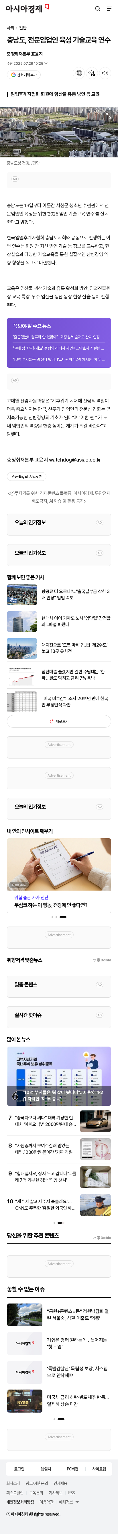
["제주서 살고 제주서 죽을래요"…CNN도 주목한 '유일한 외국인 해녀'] (95, 1215)
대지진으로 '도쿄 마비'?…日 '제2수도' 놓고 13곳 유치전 (75, 648)
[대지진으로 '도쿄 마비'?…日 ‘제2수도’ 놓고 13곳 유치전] (24, 1354)
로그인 (19, 1469)
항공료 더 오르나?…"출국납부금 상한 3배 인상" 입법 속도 (75, 595)
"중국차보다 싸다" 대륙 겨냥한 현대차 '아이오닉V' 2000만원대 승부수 (44, 1124)
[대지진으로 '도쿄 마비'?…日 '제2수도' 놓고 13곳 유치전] (22, 657)
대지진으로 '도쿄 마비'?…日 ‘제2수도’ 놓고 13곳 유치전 (78, 1343)
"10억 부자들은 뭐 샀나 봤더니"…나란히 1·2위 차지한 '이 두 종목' (59, 359)
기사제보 (55, 1492)
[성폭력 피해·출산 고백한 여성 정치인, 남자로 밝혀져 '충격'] (24, 1411)
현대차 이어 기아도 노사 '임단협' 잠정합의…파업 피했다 (76, 621)
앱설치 (46, 1469)
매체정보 (66, 1502)
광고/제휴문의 (37, 1483)
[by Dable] (102, 1237)
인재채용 (60, 1483)
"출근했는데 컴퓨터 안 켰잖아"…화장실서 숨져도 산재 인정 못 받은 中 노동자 (59, 337)
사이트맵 (99, 1469)
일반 (23, 28)
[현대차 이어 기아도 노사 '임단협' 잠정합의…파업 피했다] (22, 630)
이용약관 (46, 1502)
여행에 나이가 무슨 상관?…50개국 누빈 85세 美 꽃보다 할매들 (77, 1314)
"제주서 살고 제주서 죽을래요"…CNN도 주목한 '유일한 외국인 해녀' (43, 1208)
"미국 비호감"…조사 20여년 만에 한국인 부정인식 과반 (75, 702)
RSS (71, 1492)
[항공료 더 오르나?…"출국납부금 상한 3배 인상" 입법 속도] (22, 604)
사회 (10, 28)
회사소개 (13, 1483)
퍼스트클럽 (14, 1492)
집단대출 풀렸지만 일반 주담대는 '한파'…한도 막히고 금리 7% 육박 (73, 675)
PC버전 (72, 1469)
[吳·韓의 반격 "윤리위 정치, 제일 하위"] (24, 1382)
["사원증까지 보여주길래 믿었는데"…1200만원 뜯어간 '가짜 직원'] (95, 1159)
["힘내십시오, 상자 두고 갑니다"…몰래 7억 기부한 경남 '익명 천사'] (95, 1187)
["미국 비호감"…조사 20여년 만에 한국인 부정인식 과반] (22, 711)
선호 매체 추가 (26, 75)
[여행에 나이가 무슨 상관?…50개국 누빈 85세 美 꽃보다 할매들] (24, 1325)
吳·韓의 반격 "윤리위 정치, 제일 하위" (77, 1372)
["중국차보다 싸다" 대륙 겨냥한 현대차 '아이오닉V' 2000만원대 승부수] (95, 1131)
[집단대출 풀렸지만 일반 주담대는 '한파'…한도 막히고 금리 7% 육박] (22, 684)
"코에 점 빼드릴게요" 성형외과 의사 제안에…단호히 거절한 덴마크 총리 (59, 348)
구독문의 (36, 1492)
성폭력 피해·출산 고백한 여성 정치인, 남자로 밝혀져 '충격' (79, 1400)
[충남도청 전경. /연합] (59, 132)
